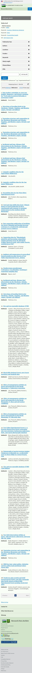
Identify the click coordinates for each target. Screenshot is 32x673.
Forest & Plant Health (12, 35)
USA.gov (2, 668)
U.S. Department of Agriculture (14, 5)
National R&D (4, 624)
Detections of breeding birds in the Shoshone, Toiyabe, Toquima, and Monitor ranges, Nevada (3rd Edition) (15, 108)
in (19, 74)
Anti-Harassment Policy (5, 664)
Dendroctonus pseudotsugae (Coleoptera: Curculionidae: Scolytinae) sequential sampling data (14, 269)
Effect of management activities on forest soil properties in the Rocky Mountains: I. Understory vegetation (13, 386)
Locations (5, 49)
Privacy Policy (4, 661)
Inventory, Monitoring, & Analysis (15, 30)
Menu (30, 9)
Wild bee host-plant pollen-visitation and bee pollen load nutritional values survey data (14, 565)
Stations (3, 629)
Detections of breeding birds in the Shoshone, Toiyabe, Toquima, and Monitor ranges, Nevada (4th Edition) (15, 295)
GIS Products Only (8, 38)
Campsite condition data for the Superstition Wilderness (12, 172)
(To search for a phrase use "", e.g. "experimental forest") (15, 80)
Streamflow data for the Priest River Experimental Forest (13, 193)
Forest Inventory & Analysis (7, 626)
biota (8, 32)
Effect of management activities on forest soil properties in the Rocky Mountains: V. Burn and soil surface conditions (13, 401)
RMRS (7, 27)
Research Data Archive (6, 9)
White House (3, 670)
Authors (5, 46)
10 (20, 87)
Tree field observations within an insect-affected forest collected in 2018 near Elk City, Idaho (15, 536)
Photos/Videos (7, 65)
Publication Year (7, 42)
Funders (5, 53)
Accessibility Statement (5, 659)
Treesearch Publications (6, 631)
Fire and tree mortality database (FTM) (16, 306)
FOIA (2, 657)
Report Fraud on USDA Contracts (7, 653)
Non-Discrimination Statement (7, 663)
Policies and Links (4, 649)
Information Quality (5, 666)
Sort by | (9, 87)
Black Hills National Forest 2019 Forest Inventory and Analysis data (15, 373)
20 (22, 87)
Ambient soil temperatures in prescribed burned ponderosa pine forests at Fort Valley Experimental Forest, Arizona (15, 256)
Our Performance (4, 651)
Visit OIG (2, 655)
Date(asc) (8, 87)
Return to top (4, 602)
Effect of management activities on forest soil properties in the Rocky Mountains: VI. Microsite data (13, 415)
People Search (4, 627)
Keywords (5, 57)
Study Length (6, 61)
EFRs (4, 69)
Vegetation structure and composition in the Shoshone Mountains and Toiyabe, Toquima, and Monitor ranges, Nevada (15, 134)
